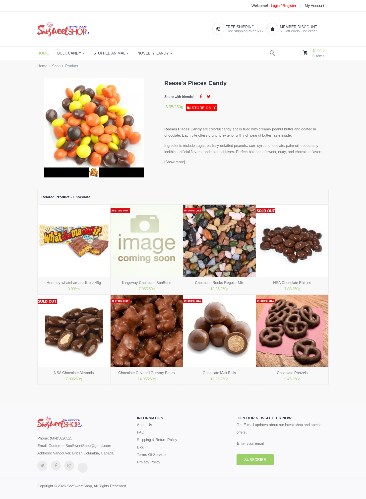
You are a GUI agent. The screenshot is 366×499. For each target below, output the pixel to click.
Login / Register (283, 6)
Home (42, 66)
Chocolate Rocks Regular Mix (219, 282)
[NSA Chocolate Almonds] (74, 331)
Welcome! (259, 6)
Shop (56, 66)
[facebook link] (56, 466)
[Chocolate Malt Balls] (219, 331)
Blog (140, 447)
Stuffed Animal (109, 53)
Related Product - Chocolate (65, 197)
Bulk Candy (69, 53)
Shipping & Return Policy (157, 440)
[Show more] (174, 162)
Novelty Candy (153, 53)
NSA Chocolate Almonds (74, 373)
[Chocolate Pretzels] (292, 331)
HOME (43, 53)
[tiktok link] (83, 468)
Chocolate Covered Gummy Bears (146, 373)
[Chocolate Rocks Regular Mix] (219, 241)
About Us (144, 425)
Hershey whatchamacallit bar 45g (74, 282)
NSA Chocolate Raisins (292, 282)
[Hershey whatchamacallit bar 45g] (74, 241)
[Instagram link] (69, 466)
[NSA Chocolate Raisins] (292, 241)
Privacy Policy (148, 462)
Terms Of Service (151, 454)
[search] (272, 53)
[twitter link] (42, 466)
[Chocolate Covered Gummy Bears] (147, 331)
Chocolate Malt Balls (219, 373)
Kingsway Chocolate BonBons (146, 282)
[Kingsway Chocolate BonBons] (147, 241)
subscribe (255, 459)
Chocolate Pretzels (292, 373)
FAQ (140, 432)
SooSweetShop (79, 486)
